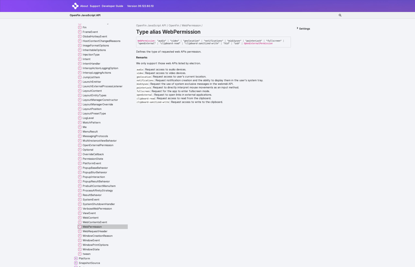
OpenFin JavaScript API (85, 15)
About (84, 6)
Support (95, 6)
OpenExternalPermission (258, 43)
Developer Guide (112, 6)
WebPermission (191, 25)
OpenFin (174, 25)
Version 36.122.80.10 (140, 6)
